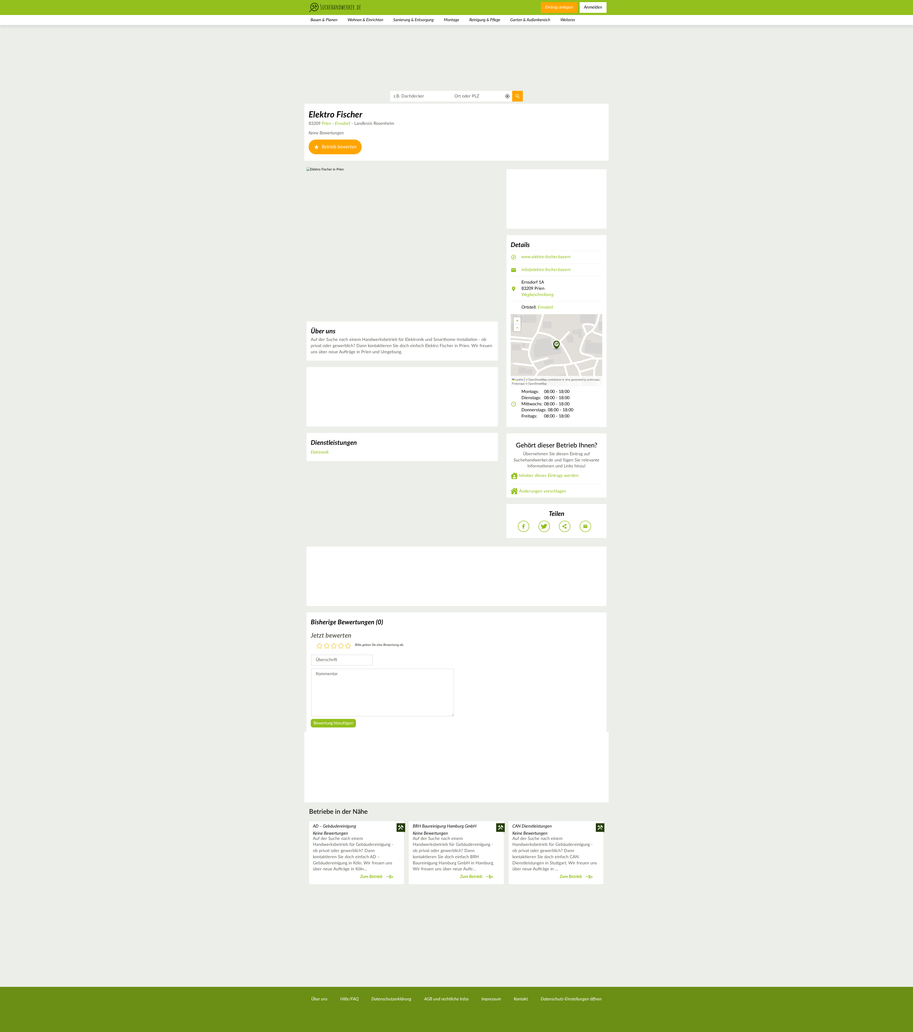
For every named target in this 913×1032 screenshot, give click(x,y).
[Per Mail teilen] (585, 526)
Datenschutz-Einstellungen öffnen (571, 999)
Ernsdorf (342, 123)
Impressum (491, 999)
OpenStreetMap (537, 383)
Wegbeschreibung (537, 295)
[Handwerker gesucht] (342, 7)
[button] (556, 345)
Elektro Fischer (335, 115)
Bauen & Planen (324, 20)
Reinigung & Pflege (484, 20)
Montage (451, 20)
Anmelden (593, 7)
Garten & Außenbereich (530, 20)
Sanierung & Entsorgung (413, 20)
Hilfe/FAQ (349, 999)
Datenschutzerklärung (391, 999)
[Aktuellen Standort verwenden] (507, 96)
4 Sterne (341, 646)
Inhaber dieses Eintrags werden (548, 476)
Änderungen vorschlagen (542, 491)
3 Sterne (334, 646)
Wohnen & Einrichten (365, 20)
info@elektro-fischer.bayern (546, 270)
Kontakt (521, 999)
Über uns (319, 999)
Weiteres (567, 20)
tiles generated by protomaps (582, 379)
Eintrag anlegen (559, 7)
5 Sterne (348, 646)
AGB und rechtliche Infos (446, 999)
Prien (326, 123)
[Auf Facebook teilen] (523, 526)
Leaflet (519, 379)
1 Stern (319, 646)
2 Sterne (326, 646)
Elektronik (320, 452)
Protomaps (518, 383)
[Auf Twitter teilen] (544, 526)
